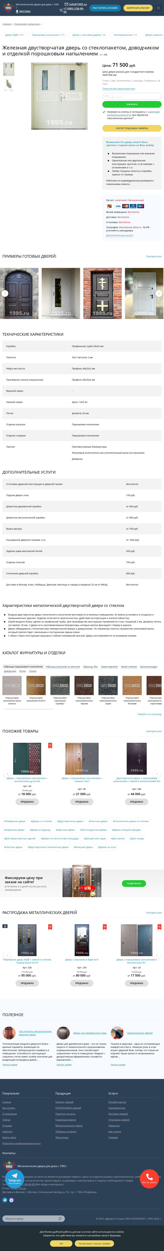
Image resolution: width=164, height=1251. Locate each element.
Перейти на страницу (150, 714)
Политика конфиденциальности (21, 1143)
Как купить (8, 1107)
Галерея (113, 1137)
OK (61, 1243)
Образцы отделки (65, 1131)
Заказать (132, 104)
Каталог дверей (64, 1102)
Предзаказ (27, 801)
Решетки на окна (65, 1113)
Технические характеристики (118, 88)
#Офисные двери (65, 829)
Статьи (6, 1119)
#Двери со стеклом (41, 821)
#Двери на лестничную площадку (60, 838)
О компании (9, 1113)
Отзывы (7, 1125)
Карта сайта (9, 1137)
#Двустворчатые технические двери (48, 847)
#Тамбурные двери (14, 821)
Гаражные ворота (65, 1119)
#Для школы (118, 838)
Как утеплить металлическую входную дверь (35, 1033)
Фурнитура (61, 1137)
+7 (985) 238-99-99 (73, 10)
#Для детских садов (95, 838)
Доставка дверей (118, 1113)
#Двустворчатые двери (70, 821)
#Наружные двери (14, 829)
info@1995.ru (78, 4)
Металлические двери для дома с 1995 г (37, 6)
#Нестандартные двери (93, 829)
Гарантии (114, 1125)
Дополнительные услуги (119, 235)
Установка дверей (119, 1119)
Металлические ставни (69, 1125)
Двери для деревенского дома (90, 1032)
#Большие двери (83, 847)
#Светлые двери (13, 847)
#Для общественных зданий (20, 838)
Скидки (6, 1102)
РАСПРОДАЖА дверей (68, 1107)
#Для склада (137, 838)
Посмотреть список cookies (94, 1243)
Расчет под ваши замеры (132, 128)
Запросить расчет (138, 7)
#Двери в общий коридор (126, 829)
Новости (7, 1131)
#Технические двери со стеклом (131, 821)
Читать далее (9, 1064)
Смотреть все (154, 256)
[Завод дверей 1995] (8, 8)
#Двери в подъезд (40, 829)
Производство (116, 1107)
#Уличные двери (98, 821)
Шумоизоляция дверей (140, 1032)
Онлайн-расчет (117, 1102)
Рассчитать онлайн (105, 7)
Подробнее (134, 883)
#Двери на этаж (107, 847)
